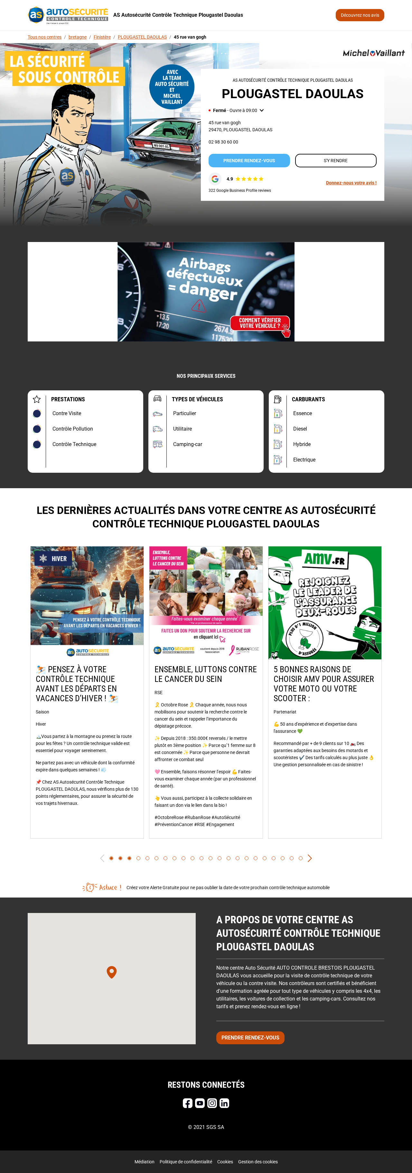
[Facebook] (187, 1103)
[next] (310, 858)
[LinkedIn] (224, 1103)
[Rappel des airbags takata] (206, 291)
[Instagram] (212, 1103)
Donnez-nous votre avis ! (351, 182)
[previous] (102, 858)
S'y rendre (336, 160)
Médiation (144, 1161)
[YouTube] (200, 1103)
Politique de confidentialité (186, 1161)
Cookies (225, 1161)
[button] (236, 110)
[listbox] (206, 692)
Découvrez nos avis (360, 15)
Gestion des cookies (258, 1161)
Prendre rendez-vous (249, 160)
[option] (87, 692)
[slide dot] (111, 858)
